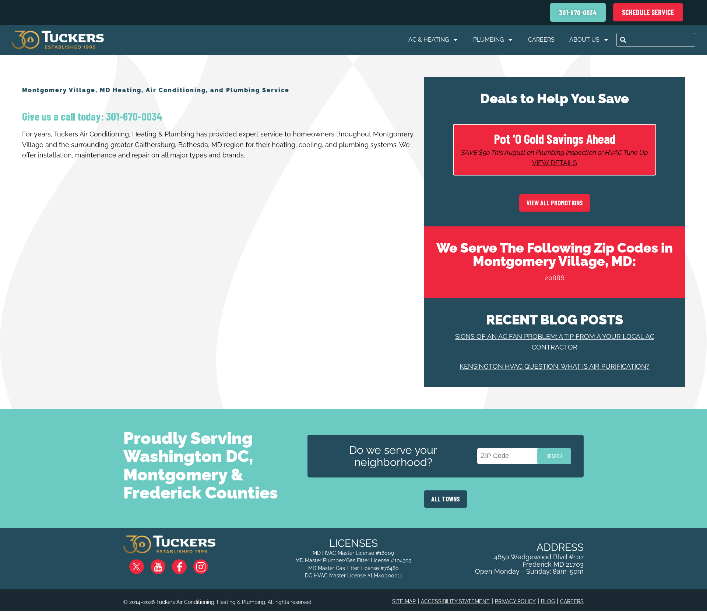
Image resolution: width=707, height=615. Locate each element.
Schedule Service (648, 12)
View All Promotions (555, 203)
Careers (541, 39)
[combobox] (655, 40)
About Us (584, 39)
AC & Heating (428, 39)
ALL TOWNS (445, 499)
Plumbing (488, 39)
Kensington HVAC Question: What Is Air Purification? (555, 366)
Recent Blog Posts (554, 319)
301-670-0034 (133, 116)
